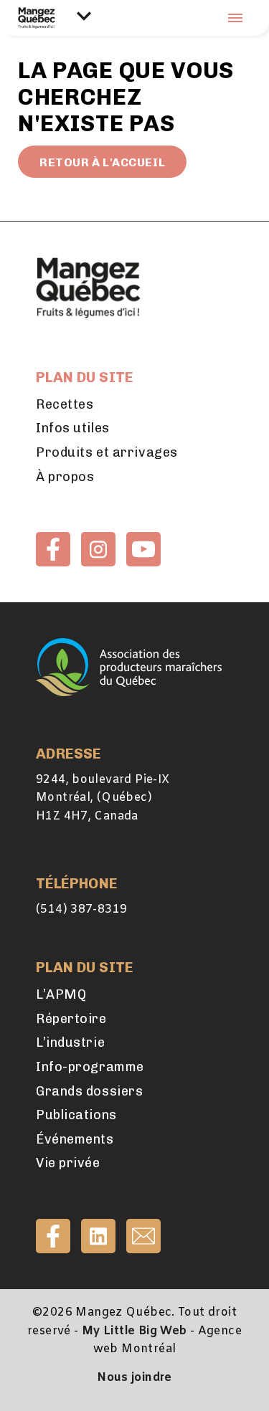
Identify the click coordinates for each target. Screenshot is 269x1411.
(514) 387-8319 (81, 909)
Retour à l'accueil (102, 162)
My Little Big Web (134, 1331)
